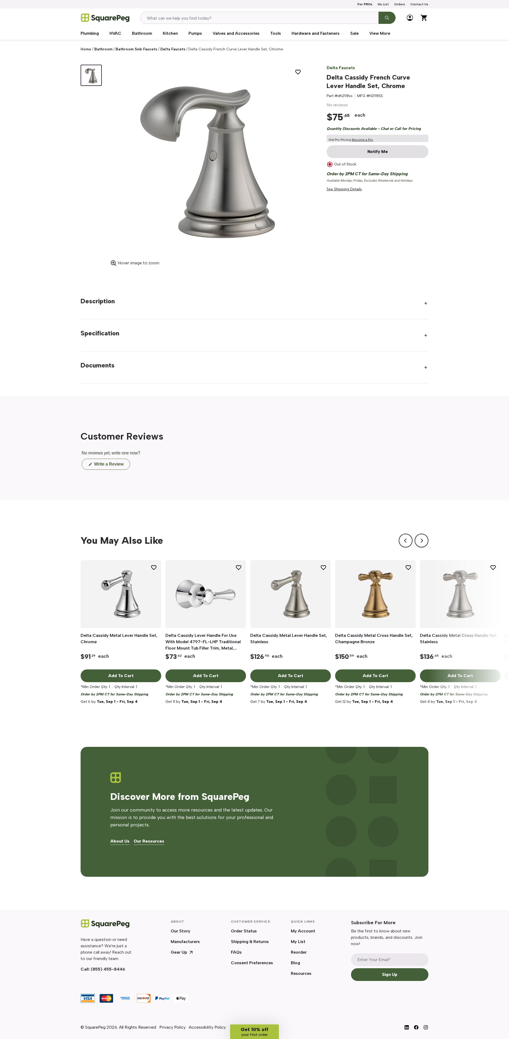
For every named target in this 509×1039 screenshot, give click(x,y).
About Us (119, 841)
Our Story (180, 930)
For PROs (364, 4)
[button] (254, 1031)
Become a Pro (362, 140)
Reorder (299, 952)
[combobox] (259, 18)
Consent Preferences (252, 962)
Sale (354, 33)
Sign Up (389, 974)
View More (379, 33)
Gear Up (179, 952)
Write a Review (111, 466)
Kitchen (170, 33)
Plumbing (90, 33)
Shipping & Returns (250, 941)
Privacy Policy (172, 1027)
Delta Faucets (172, 49)
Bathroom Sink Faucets (136, 49)
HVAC (115, 33)
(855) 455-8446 (108, 969)
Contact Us (419, 4)
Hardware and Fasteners (316, 33)
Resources (301, 973)
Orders (399, 4)
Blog (295, 962)
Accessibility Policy (207, 1027)
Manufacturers (185, 941)
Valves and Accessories (236, 33)
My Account (303, 930)
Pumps (195, 33)
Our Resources (149, 841)
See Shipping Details (344, 189)
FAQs (236, 952)
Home (86, 49)
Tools (275, 33)
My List (383, 4)
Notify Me (377, 151)
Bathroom (142, 33)
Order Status (244, 930)
